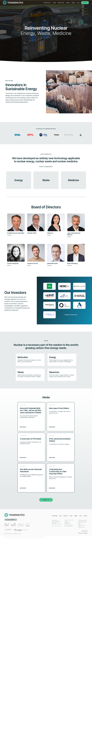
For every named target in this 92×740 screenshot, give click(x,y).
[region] (18, 180)
